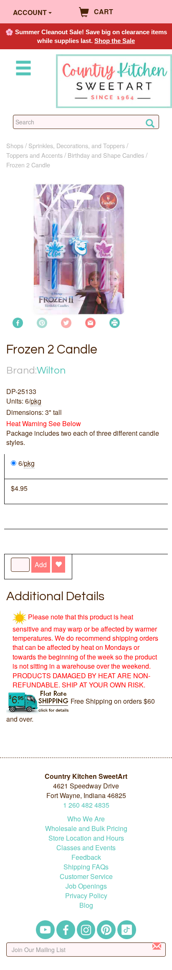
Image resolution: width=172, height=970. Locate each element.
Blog (86, 905)
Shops (14, 145)
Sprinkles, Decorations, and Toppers (76, 145)
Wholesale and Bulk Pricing (86, 828)
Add (41, 564)
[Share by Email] (90, 321)
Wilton (51, 370)
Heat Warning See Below (43, 423)
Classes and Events (86, 847)
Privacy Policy (86, 895)
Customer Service (86, 876)
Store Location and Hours (86, 838)
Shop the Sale (114, 40)
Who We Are (86, 818)
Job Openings (86, 886)
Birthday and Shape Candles (106, 155)
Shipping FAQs (86, 866)
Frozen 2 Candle (28, 164)
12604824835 (86, 805)
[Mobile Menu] (22, 69)
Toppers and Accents (34, 155)
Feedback (86, 857)
